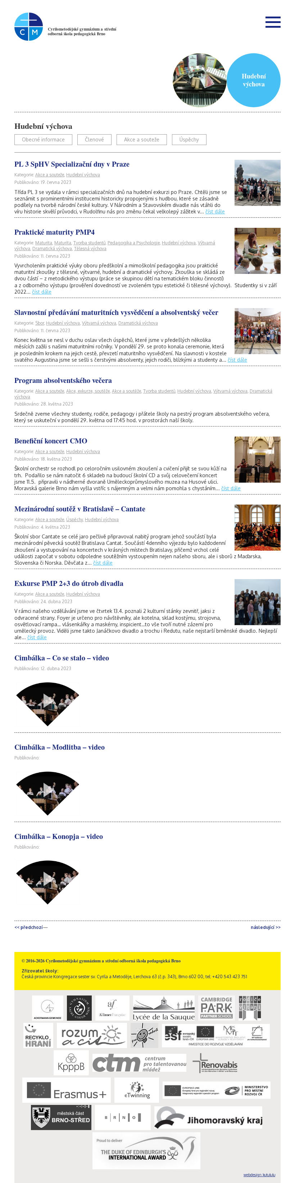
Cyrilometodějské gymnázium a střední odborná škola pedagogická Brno (82, 31)
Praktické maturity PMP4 (54, 232)
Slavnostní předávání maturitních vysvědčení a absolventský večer (116, 312)
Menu (273, 22)
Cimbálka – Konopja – (58, 836)
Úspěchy (189, 139)
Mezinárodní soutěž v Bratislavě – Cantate (79, 509)
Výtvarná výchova (99, 323)
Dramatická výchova (52, 248)
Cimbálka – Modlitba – (59, 747)
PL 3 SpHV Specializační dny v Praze (72, 164)
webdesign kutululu (259, 1175)
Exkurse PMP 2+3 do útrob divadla (68, 583)
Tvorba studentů (89, 242)
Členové (94, 139)
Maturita (43, 242)
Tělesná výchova (90, 248)
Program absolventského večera (63, 380)
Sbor (39, 323)
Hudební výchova (83, 174)
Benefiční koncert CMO (50, 440)
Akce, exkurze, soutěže (88, 391)
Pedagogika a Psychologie (134, 242)
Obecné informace (43, 139)
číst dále (215, 211)
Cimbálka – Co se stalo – (61, 658)
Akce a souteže (141, 139)
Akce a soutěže (126, 391)
